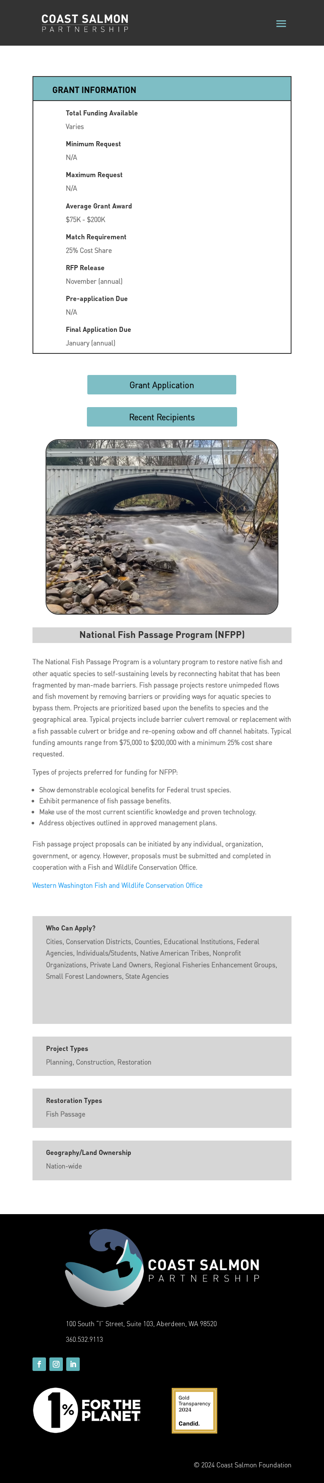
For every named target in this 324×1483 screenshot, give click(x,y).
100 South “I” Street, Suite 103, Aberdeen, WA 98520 (141, 1323)
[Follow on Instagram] (56, 1364)
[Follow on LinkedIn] (73, 1364)
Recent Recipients (162, 416)
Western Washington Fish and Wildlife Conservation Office (117, 885)
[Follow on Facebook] (39, 1364)
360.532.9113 (84, 1339)
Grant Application (162, 384)
